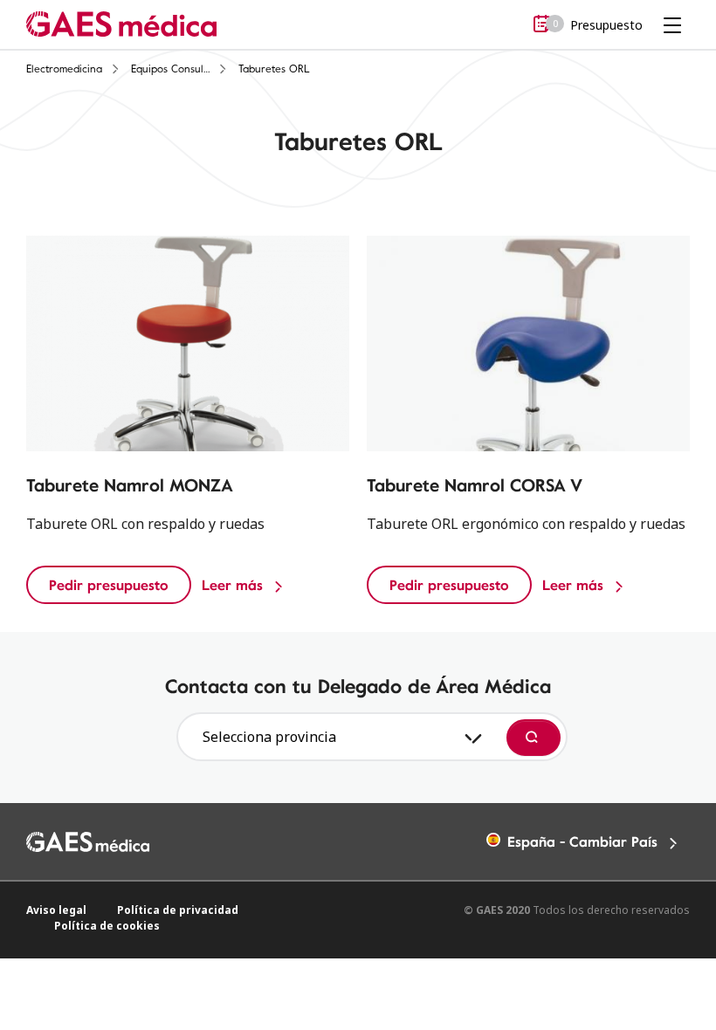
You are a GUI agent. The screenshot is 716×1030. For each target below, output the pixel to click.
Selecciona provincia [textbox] (269, 736)
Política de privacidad (177, 910)
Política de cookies (107, 925)
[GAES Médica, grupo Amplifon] (121, 23)
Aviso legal (56, 910)
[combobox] (339, 737)
